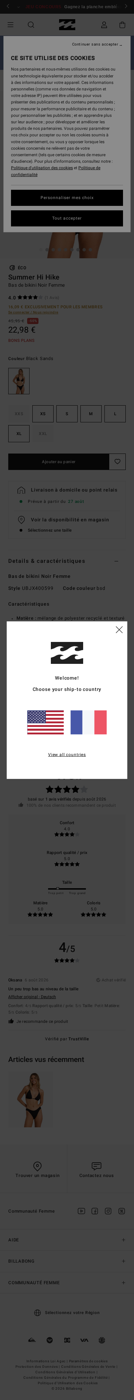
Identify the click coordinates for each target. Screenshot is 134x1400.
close (119, 629)
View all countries (67, 755)
